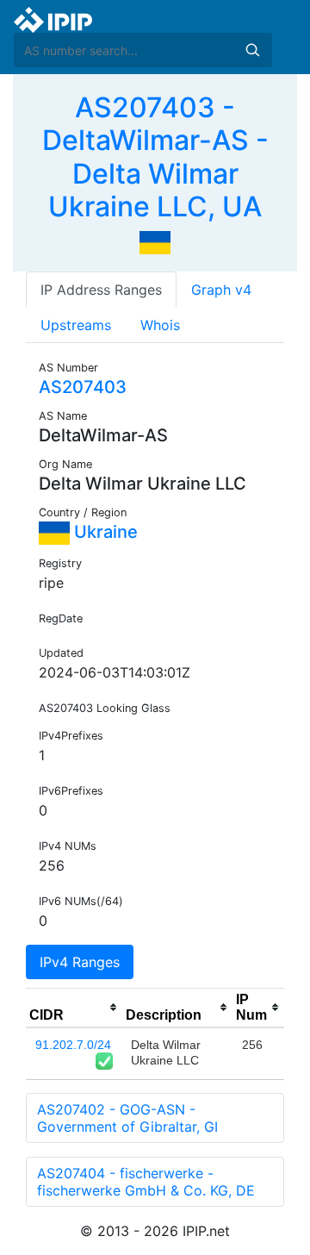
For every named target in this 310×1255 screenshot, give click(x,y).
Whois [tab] (160, 325)
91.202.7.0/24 (73, 1045)
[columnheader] (74, 1007)
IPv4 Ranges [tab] (80, 962)
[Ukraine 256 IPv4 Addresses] (155, 241)
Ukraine (104, 531)
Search (252, 50)
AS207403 (83, 387)
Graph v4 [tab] (221, 289)
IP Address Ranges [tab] (101, 289)
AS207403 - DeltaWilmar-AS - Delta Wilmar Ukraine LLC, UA (155, 157)
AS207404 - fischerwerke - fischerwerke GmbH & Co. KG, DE (146, 1181)
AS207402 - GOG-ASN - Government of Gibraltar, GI (127, 1118)
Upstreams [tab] (75, 325)
